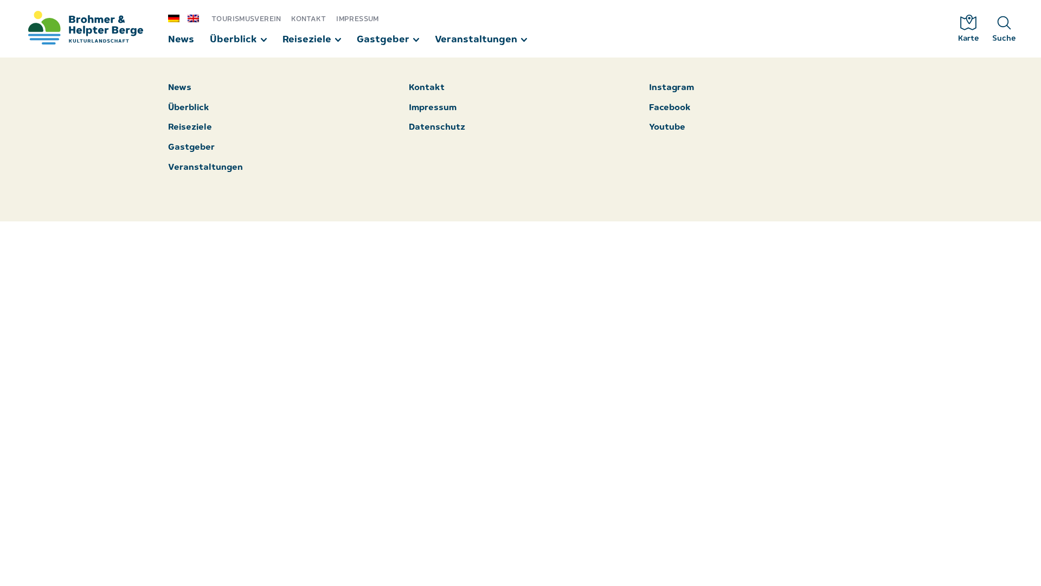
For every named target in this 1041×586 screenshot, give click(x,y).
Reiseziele (306, 39)
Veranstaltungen (476, 39)
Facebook (670, 108)
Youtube (667, 128)
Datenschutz (437, 128)
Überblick (233, 39)
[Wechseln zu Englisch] (197, 18)
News (181, 39)
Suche (1004, 38)
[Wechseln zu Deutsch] (178, 18)
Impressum (357, 19)
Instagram (671, 88)
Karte (968, 38)
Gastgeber (383, 39)
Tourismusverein (246, 19)
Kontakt (308, 19)
